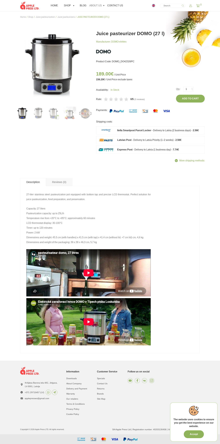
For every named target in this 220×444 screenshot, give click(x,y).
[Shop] (74, 5)
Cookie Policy (72, 414)
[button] (198, 5)
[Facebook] (137, 380)
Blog (83, 5)
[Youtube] (130, 380)
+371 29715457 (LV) (34, 392)
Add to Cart (190, 98)
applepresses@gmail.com (37, 398)
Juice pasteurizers (66, 17)
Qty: (178, 89)
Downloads (71, 378)
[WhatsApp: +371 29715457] (48, 392)
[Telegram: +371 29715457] (54, 392)
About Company (74, 383)
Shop (67, 5)
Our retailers (72, 399)
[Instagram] (151, 380)
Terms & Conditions (75, 404)
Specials (101, 378)
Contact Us (115, 5)
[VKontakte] (144, 380)
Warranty (70, 394)
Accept (194, 434)
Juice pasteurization (45, 17)
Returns (100, 388)
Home (54, 5)
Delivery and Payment (76, 388)
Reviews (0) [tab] (59, 182)
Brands (100, 394)
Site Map (101, 399)
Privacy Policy (72, 409)
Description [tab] (33, 182)
